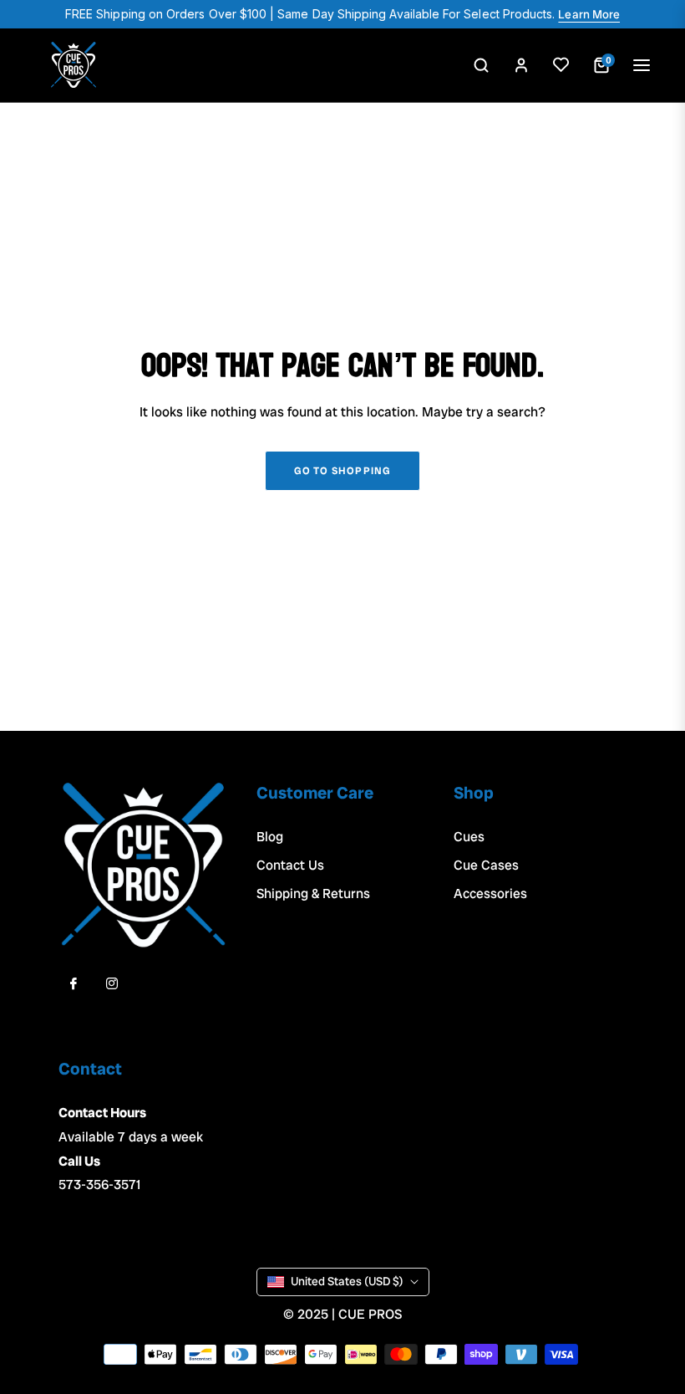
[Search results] (481, 65)
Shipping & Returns (313, 893)
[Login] (521, 65)
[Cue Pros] (73, 65)
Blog (269, 836)
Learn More (589, 14)
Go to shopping (343, 470)
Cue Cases (486, 865)
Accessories (490, 893)
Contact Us (290, 865)
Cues (469, 836)
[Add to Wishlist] (561, 65)
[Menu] (642, 65)
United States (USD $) (347, 1281)
